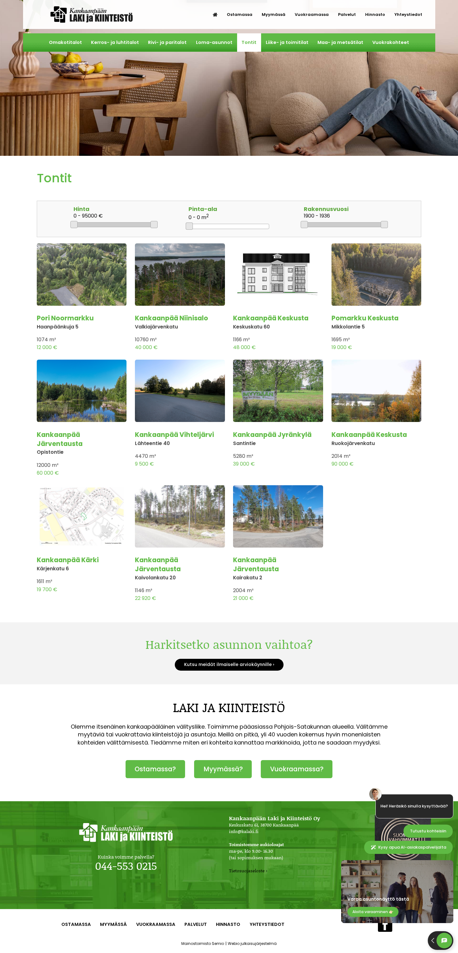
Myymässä (273, 14)
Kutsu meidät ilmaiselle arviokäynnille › (229, 664)
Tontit (248, 42)
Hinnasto (375, 14)
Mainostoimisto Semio (202, 943)
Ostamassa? (155, 768)
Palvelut (347, 14)
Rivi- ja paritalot (167, 42)
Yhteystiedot (408, 14)
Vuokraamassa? (296, 768)
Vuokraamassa (312, 14)
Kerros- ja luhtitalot (115, 42)
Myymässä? (223, 768)
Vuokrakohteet (390, 42)
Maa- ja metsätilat (340, 42)
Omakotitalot (65, 42)
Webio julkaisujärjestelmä (252, 943)
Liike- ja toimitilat (287, 42)
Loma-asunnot (214, 42)
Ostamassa (239, 14)
